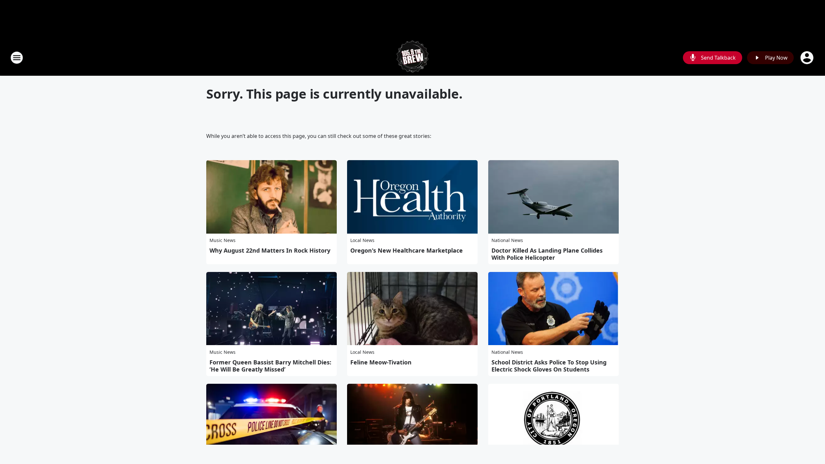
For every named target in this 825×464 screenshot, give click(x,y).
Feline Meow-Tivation (381, 362)
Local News (362, 240)
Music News (222, 240)
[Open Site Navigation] (16, 57)
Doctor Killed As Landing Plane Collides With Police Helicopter (547, 254)
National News (507, 240)
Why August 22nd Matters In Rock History (269, 250)
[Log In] (808, 57)
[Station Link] (412, 57)
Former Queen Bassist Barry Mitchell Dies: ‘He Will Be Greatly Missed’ (270, 366)
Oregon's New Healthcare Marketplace (406, 250)
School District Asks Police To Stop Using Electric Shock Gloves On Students (549, 366)
